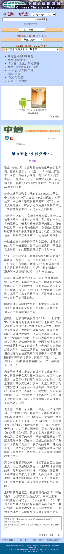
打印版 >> (52, 138)
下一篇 (56, 535)
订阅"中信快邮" (17, 81)
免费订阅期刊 (16, 59)
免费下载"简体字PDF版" (23, 67)
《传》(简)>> (38, 540)
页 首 (41, 535)
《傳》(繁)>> (23, 540)
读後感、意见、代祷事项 (23, 63)
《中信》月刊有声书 (20, 70)
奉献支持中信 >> (32, 24)
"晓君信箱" (15, 73)
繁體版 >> (20, 144)
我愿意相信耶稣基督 (20, 56)
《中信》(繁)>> (8, 540)
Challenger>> (53, 540)
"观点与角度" (16, 77)
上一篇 (48, 535)
